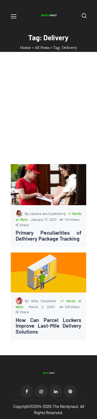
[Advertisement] (48, 112)
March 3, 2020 (43, 307)
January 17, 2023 (44, 219)
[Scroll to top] (93, 415)
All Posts (42, 47)
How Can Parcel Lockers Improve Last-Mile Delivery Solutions (48, 326)
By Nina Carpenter (42, 301)
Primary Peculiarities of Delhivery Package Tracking (48, 235)
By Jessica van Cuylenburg (45, 213)
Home (25, 47)
